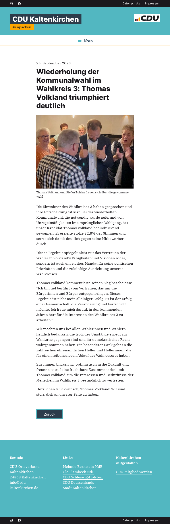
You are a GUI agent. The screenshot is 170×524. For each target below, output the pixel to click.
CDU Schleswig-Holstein (83, 477)
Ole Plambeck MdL (78, 472)
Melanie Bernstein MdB (82, 466)
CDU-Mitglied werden (134, 472)
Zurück (49, 414)
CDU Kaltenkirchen (45, 19)
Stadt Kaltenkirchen (80, 487)
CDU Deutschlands (78, 482)
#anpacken (21, 27)
